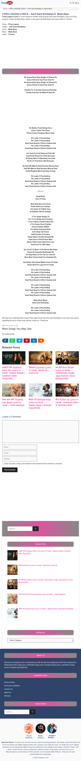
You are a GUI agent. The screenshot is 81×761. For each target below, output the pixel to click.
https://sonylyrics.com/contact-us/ (17, 752)
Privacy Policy (9, 682)
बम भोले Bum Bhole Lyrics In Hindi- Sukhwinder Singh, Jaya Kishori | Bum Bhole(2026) (65, 373)
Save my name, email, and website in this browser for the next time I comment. (33, 464)
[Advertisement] (40, 53)
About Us (7, 692)
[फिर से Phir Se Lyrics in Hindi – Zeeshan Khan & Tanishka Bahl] (67, 390)
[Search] (36, 528)
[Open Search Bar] (70, 3)
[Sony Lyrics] (7, 3)
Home (5, 8)
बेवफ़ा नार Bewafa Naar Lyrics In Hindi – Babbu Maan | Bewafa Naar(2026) (40, 403)
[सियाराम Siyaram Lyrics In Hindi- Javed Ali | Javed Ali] (40, 357)
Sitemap (7, 696)
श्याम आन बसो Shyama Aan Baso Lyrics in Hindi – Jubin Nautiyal (13, 402)
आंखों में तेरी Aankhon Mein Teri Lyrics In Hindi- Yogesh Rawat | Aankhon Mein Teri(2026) (13, 373)
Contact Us (8, 689)
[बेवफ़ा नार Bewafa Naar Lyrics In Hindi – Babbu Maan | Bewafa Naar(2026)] (40, 390)
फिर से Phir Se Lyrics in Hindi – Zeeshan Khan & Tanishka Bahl (67, 402)
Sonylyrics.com (43, 757)
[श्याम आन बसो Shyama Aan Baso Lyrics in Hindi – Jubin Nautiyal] (13, 390)
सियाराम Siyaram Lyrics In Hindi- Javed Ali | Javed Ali (40, 370)
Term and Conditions (12, 686)
